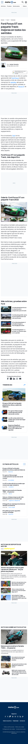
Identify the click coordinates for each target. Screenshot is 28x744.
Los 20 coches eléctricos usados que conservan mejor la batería (14, 484)
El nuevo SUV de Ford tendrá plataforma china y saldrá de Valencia (14, 469)
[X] (8, 716)
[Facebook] (5, 716)
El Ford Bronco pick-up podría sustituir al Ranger (11, 511)
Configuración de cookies (9, 729)
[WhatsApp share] (17, 379)
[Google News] (13, 716)
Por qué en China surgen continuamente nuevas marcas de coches (13, 476)
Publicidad (15, 721)
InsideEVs (11, 487)
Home (2, 19)
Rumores (11, 514)
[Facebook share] (8, 379)
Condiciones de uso (21, 729)
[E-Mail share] (20, 379)
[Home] (10, 2)
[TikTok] (22, 716)
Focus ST (21, 87)
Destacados (16, 6)
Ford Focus (15, 78)
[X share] (11, 379)
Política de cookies (19, 727)
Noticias (3, 6)
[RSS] (20, 716)
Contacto (22, 721)
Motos (10, 493)
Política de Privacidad (9, 727)
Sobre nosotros (7, 721)
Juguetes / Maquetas (14, 500)
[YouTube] (18, 716)
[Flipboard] (10, 716)
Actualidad (11, 480)
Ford (7, 19)
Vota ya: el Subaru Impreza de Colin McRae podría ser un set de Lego (13, 498)
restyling (13, 82)
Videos (25, 6)
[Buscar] (23, 2)
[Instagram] (15, 716)
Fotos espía (12, 507)
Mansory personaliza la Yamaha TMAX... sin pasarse (12, 491)
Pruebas (9, 6)
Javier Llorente (14, 64)
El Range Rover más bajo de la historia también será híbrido (14, 504)
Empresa (10, 471)
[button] (3, 219)
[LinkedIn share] (14, 379)
